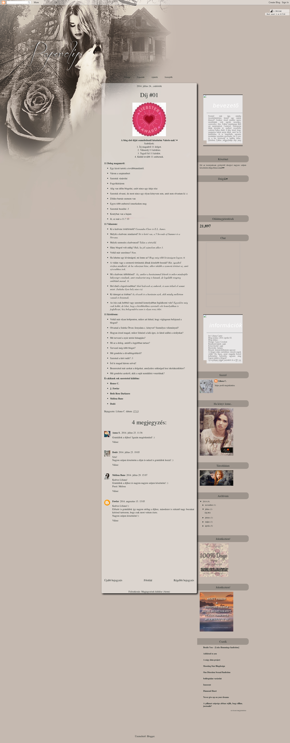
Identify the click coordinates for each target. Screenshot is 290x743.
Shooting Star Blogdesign (214, 666)
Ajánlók (154, 77)
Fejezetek (140, 77)
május (207, 521)
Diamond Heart (210, 691)
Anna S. (116, 432)
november (209, 505)
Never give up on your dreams (216, 697)
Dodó (112, 403)
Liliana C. (121, 411)
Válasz (115, 441)
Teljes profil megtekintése (225, 385)
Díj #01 (208, 512)
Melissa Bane (116, 398)
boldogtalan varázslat (212, 678)
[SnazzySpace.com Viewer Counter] (277, 12)
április (207, 525)
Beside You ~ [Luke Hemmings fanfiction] (221, 647)
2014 (205, 501)
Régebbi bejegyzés (184, 580)
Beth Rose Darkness (120, 393)
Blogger (150, 736)
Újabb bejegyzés (113, 580)
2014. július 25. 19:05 (129, 452)
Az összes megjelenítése (238, 711)
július (207, 509)
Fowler (115, 501)
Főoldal (127, 77)
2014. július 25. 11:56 (132, 432)
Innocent (207, 684)
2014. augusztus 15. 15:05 (132, 501)
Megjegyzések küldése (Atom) (155, 591)
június (207, 517)
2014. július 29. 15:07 (136, 475)
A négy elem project (211, 659)
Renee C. (114, 383)
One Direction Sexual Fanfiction (216, 672)
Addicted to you (210, 653)
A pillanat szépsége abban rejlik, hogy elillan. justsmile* (223, 705)
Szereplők (169, 77)
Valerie (166, 140)
